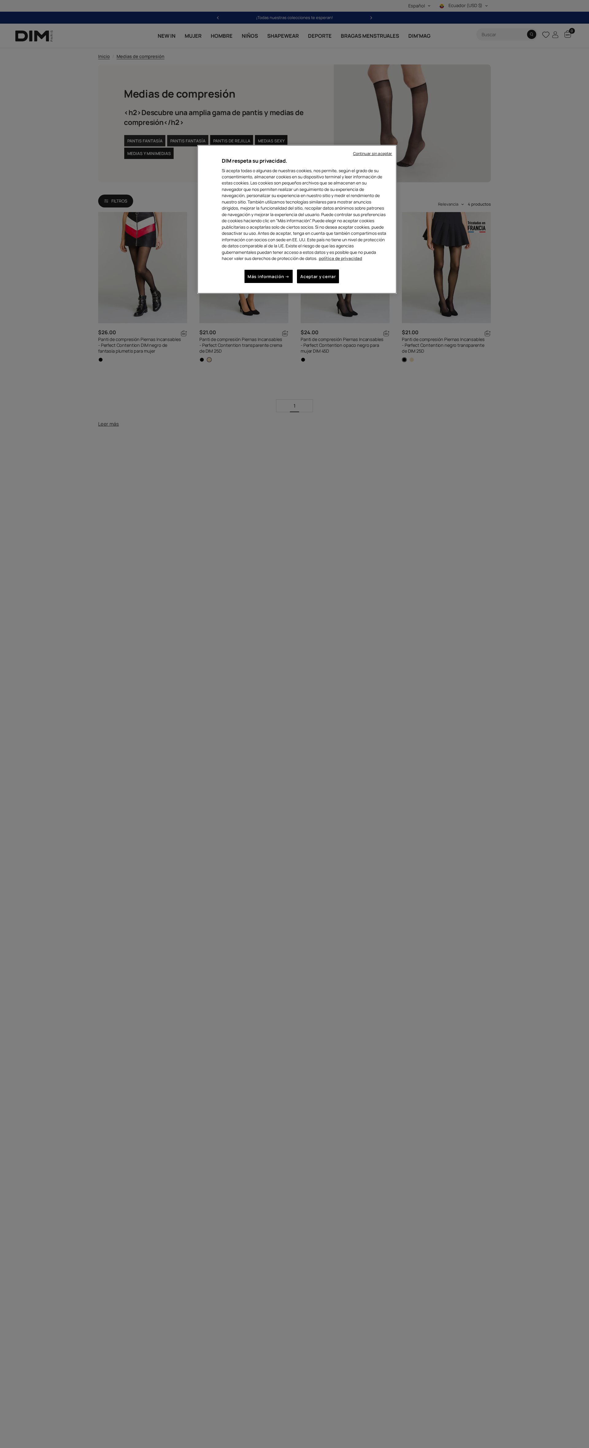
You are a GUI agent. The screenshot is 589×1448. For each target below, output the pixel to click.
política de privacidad (340, 258)
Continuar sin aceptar (372, 153)
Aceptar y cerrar (318, 276)
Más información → (269, 276)
